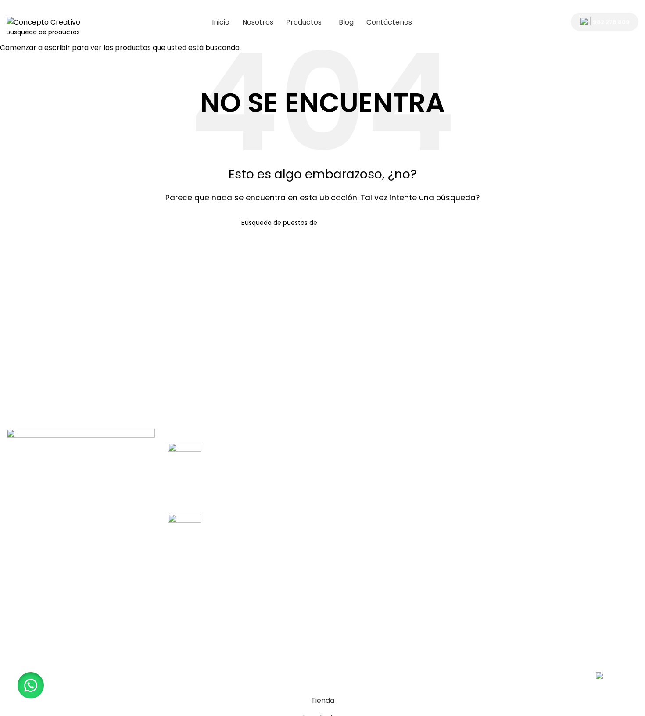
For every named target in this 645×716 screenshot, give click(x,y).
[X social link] (599, 6)
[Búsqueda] (552, 22)
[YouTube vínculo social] (621, 6)
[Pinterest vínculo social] (632, 6)
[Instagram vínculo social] (610, 6)
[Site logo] (43, 22)
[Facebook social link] (588, 6)
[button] (31, 685)
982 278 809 (611, 22)
